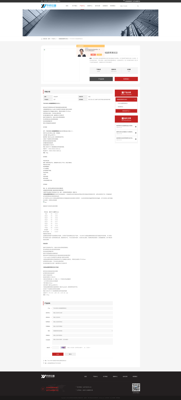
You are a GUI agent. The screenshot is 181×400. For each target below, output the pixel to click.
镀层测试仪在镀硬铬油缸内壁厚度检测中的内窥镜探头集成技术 (125, 125)
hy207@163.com (87, 387)
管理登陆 (118, 397)
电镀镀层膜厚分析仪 (63, 38)
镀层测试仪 (120, 106)
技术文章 (97, 5)
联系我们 (112, 5)
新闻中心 (89, 5)
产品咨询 (101, 79)
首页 (67, 5)
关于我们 (74, 5)
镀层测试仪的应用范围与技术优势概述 (125, 138)
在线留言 (105, 5)
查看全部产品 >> (126, 110)
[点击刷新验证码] (63, 347)
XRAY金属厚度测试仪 (123, 103)
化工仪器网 (112, 397)
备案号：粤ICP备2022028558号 (91, 397)
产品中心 (82, 5)
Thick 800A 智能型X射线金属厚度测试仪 (56, 360)
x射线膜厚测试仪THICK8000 (54, 363)
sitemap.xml (101, 397)
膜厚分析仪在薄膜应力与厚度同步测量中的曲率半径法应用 (125, 131)
